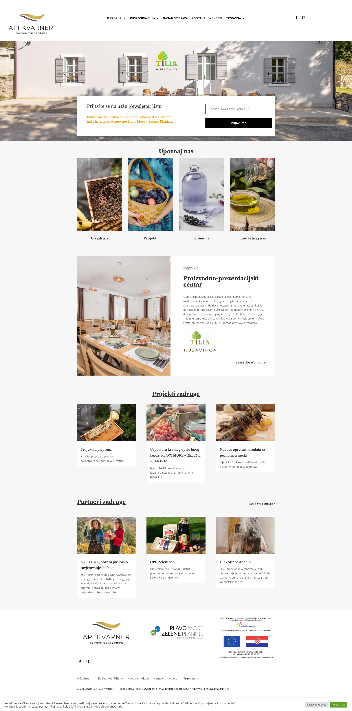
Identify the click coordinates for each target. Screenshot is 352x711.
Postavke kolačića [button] (316, 704)
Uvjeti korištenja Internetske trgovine (166, 688)
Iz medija (201, 238)
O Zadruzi (114, 18)
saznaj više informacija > (251, 362)
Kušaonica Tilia (142, 18)
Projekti (150, 238)
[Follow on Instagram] (304, 18)
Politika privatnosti (130, 688)
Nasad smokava (175, 18)
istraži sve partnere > (262, 503)
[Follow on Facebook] (296, 18)
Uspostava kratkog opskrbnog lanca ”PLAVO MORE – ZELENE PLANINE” (175, 455)
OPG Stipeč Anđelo (235, 562)
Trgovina (233, 18)
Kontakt (198, 18)
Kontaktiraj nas (252, 238)
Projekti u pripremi (96, 449)
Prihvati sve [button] (339, 704)
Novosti (215, 18)
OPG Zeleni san (162, 562)
